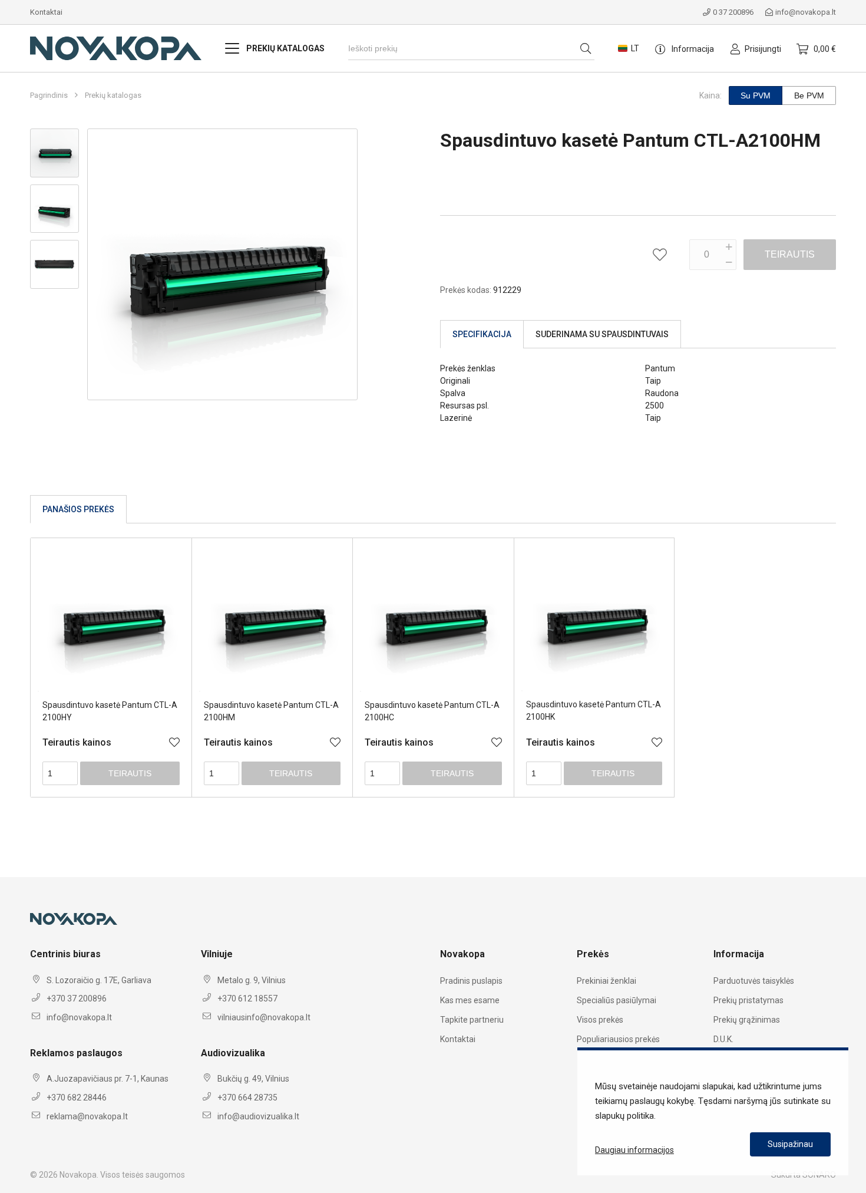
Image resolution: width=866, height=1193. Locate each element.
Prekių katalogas (113, 95)
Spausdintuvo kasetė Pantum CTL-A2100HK (593, 710)
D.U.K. (723, 1039)
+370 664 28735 (247, 1097)
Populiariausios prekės (618, 1039)
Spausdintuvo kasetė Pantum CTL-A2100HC (432, 711)
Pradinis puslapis (471, 981)
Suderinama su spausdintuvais (602, 334)
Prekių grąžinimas (746, 1019)
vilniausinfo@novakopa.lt (263, 1017)
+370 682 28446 (77, 1097)
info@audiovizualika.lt (258, 1116)
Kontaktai (46, 12)
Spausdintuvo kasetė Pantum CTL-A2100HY (109, 711)
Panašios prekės (78, 509)
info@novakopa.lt (805, 12)
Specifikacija (481, 334)
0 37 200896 (733, 12)
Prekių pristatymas (748, 1000)
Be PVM (809, 95)
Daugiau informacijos (634, 1150)
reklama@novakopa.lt (87, 1116)
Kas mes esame (470, 1000)
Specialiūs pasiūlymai (616, 1000)
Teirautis (790, 254)
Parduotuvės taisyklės (753, 981)
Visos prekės (600, 1019)
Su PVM (756, 95)
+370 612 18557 (247, 998)
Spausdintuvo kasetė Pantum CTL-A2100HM (271, 711)
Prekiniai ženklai (606, 981)
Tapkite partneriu (472, 1019)
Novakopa (78, 1174)
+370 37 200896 (77, 998)
